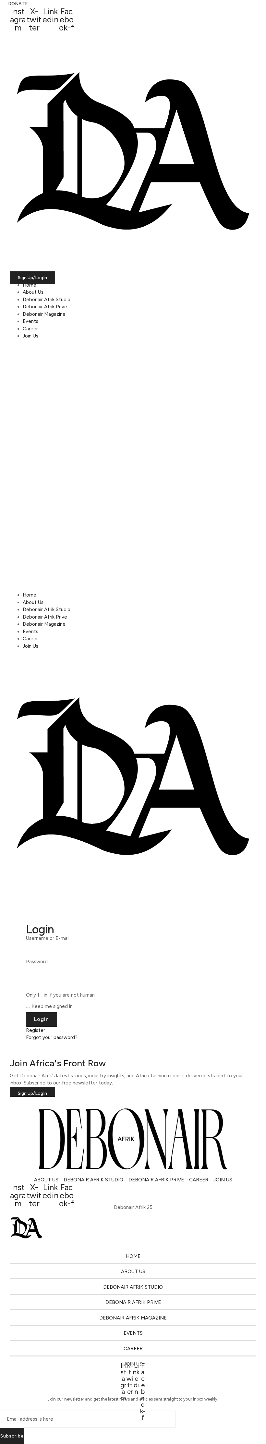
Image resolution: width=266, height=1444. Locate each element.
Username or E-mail (47, 938)
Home (29, 285)
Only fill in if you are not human (60, 995)
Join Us (30, 336)
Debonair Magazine (44, 314)
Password (37, 961)
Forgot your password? (52, 1037)
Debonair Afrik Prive (45, 307)
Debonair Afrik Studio (46, 299)
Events (30, 321)
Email (6, 1405)
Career (30, 329)
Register (35, 1030)
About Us (33, 292)
